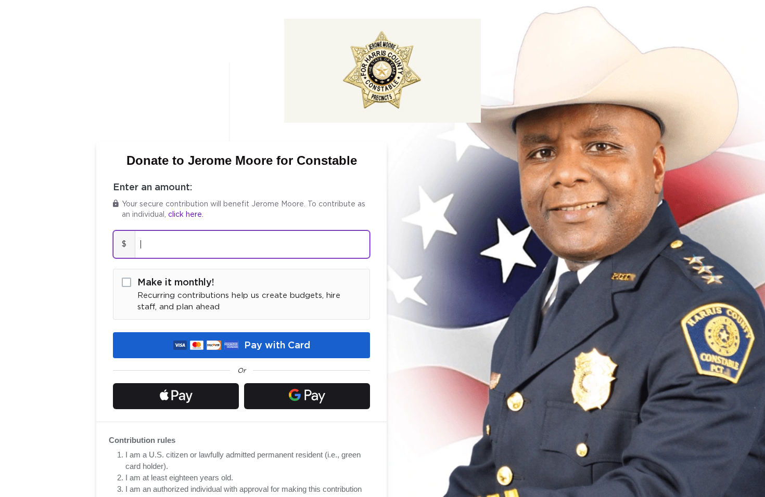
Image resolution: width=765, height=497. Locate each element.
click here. (185, 214)
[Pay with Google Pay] (307, 396)
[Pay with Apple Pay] (176, 396)
